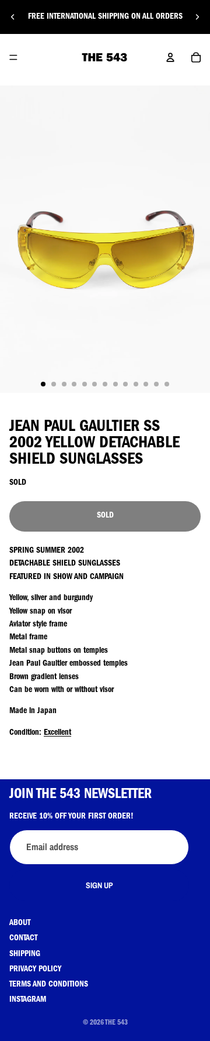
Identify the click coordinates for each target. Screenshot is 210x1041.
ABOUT (19, 923)
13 (167, 384)
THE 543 (116, 1023)
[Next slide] (197, 17)
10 (136, 384)
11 (145, 384)
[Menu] (13, 57)
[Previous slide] (13, 17)
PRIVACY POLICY (35, 969)
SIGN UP (99, 885)
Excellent (57, 733)
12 (156, 384)
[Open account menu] (170, 57)
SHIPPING (24, 954)
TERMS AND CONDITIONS (48, 985)
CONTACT (23, 938)
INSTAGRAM (27, 1000)
